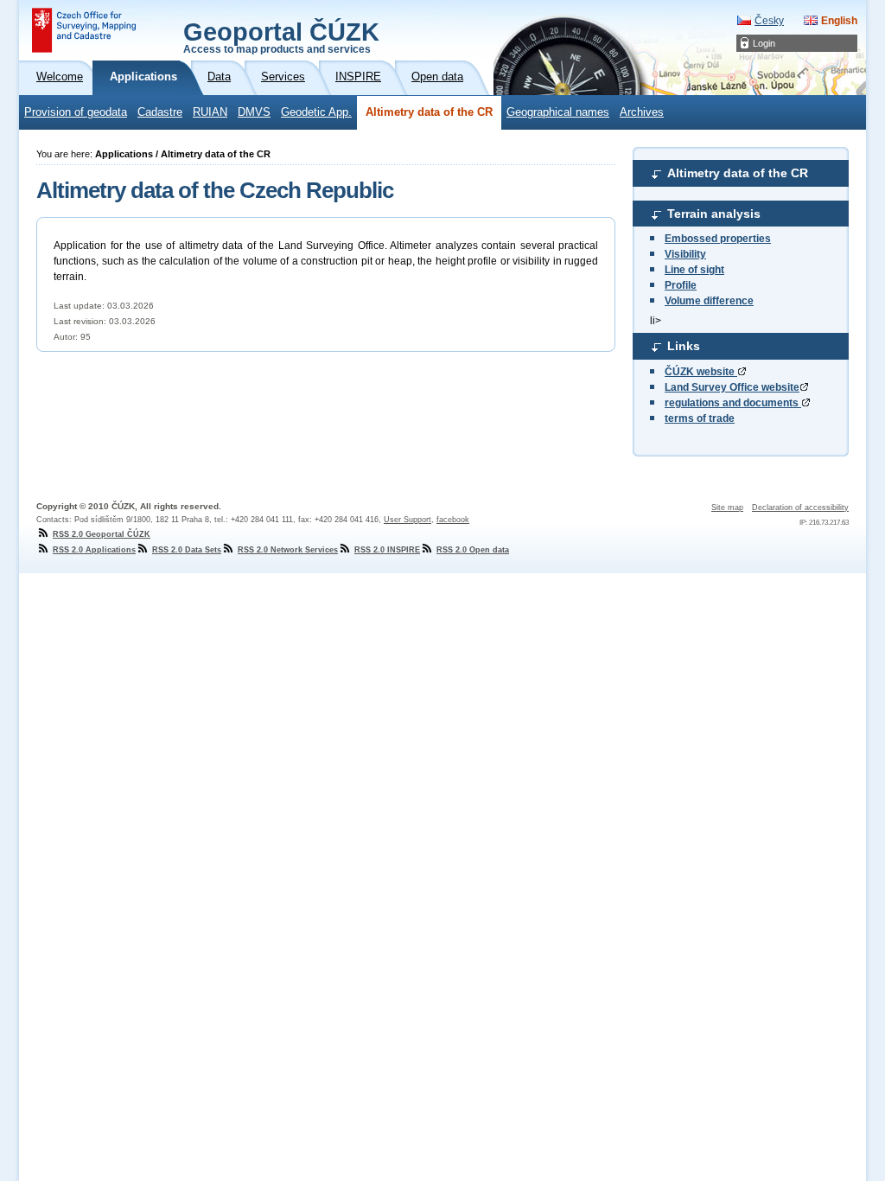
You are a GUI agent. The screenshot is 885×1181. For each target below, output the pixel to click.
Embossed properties (718, 239)
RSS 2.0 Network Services (288, 550)
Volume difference (709, 301)
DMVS (254, 112)
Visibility (685, 254)
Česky (769, 21)
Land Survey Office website (732, 387)
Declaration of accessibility (800, 507)
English (839, 21)
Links (683, 346)
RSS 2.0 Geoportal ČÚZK (101, 534)
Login (764, 43)
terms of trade (700, 418)
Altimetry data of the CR (429, 112)
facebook (452, 519)
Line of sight (694, 270)
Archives (642, 112)
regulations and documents (733, 403)
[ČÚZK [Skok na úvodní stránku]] (84, 30)
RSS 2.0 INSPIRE (387, 550)
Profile (681, 285)
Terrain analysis (714, 213)
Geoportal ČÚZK (281, 36)
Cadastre (159, 112)
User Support (407, 519)
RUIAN (210, 112)
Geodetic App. (316, 112)
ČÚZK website (701, 372)
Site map (727, 507)
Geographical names (557, 112)
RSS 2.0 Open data (472, 550)
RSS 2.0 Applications (94, 550)
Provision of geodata (75, 112)
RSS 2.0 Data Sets (186, 550)
